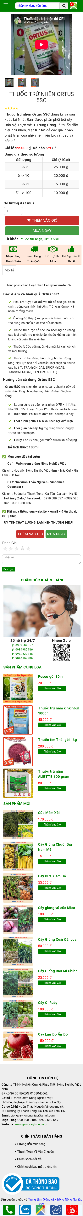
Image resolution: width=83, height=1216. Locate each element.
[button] (74, 44)
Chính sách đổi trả (29, 1159)
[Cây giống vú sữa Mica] (18, 919)
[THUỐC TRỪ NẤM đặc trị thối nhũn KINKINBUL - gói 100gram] (18, 720)
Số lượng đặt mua (19, 203)
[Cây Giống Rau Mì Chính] (18, 982)
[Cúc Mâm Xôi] (18, 824)
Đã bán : (40, 148)
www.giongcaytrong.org (31, 1124)
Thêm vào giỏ (52, 688)
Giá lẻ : (10, 148)
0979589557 (24, 645)
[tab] (9, 270)
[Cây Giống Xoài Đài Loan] (18, 951)
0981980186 (24, 649)
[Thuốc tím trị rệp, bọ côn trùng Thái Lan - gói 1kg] (18, 751)
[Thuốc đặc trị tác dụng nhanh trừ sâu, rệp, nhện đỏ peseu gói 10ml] (18, 688)
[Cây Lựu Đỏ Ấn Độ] (18, 1046)
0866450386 (24, 658)
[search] (64, 5)
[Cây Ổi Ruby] (18, 1014)
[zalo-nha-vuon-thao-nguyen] (61, 652)
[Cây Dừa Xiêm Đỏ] (18, 888)
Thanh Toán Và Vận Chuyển (35, 1151)
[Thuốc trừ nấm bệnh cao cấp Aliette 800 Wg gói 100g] (18, 783)
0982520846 (24, 654)
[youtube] (72, 1209)
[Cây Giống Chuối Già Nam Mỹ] (18, 856)
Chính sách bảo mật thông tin (37, 1166)
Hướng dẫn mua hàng (31, 1144)
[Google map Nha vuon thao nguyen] (40, 1209)
